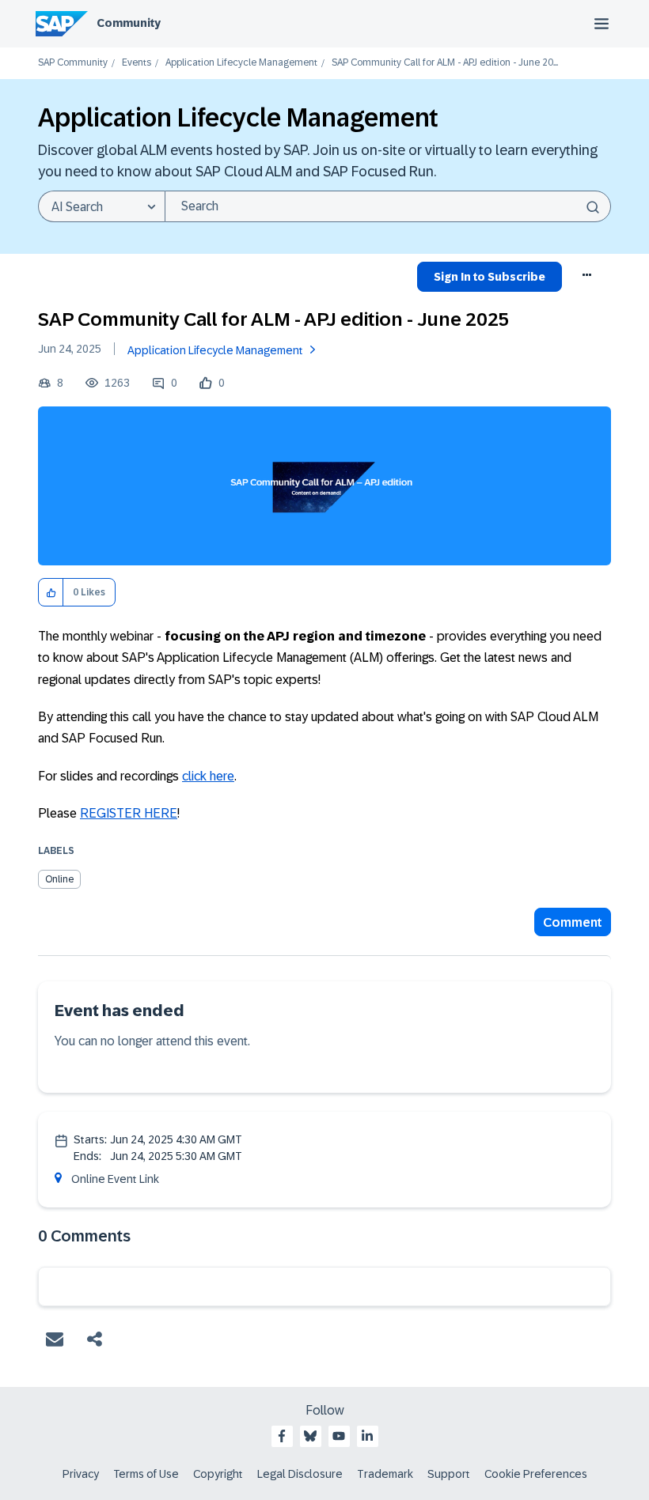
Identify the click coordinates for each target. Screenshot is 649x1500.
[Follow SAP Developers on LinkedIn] (367, 1436)
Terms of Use (146, 1474)
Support (448, 1474)
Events (136, 63)
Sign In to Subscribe (489, 276)
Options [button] (587, 279)
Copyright (218, 1474)
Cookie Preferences (535, 1474)
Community (129, 23)
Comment (572, 922)
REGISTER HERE (128, 813)
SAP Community (73, 63)
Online (59, 879)
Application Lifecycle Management (241, 63)
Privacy (81, 1474)
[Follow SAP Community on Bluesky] (310, 1436)
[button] (51, 592)
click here (208, 776)
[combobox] (388, 206)
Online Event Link (115, 1179)
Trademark (385, 1474)
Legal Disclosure (300, 1474)
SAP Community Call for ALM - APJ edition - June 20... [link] (445, 63)
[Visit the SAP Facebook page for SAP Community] (281, 1436)
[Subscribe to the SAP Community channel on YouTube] (338, 1436)
